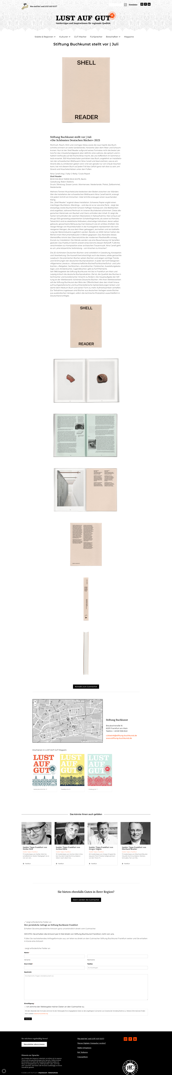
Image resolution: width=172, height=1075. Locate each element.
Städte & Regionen (44, 37)
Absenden (28, 1018)
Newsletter (133, 5)
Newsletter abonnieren (34, 1044)
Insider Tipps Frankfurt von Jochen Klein (68, 848)
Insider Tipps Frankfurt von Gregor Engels (101, 848)
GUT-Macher (80, 37)
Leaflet (85, 741)
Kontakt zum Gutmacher (86, 687)
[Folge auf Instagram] (141, 4)
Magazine (129, 37)
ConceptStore (82, 1057)
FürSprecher (96, 37)
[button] (68, 719)
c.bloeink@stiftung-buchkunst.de (121, 735)
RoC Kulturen (82, 1052)
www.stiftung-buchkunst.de (119, 738)
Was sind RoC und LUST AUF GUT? (43, 6)
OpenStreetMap (92, 741)
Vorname (27, 960)
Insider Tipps (27, 852)
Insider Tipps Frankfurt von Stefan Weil (35, 848)
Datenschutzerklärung (41, 1013)
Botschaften (112, 37)
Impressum (43, 1073)
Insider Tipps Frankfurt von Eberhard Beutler (134, 848)
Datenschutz (53, 1073)
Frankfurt (35, 852)
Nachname (91, 960)
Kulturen (63, 37)
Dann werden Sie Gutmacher (86, 900)
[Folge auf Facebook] (145, 4)
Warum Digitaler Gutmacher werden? (91, 1043)
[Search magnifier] (125, 4)
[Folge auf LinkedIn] (149, 4)
